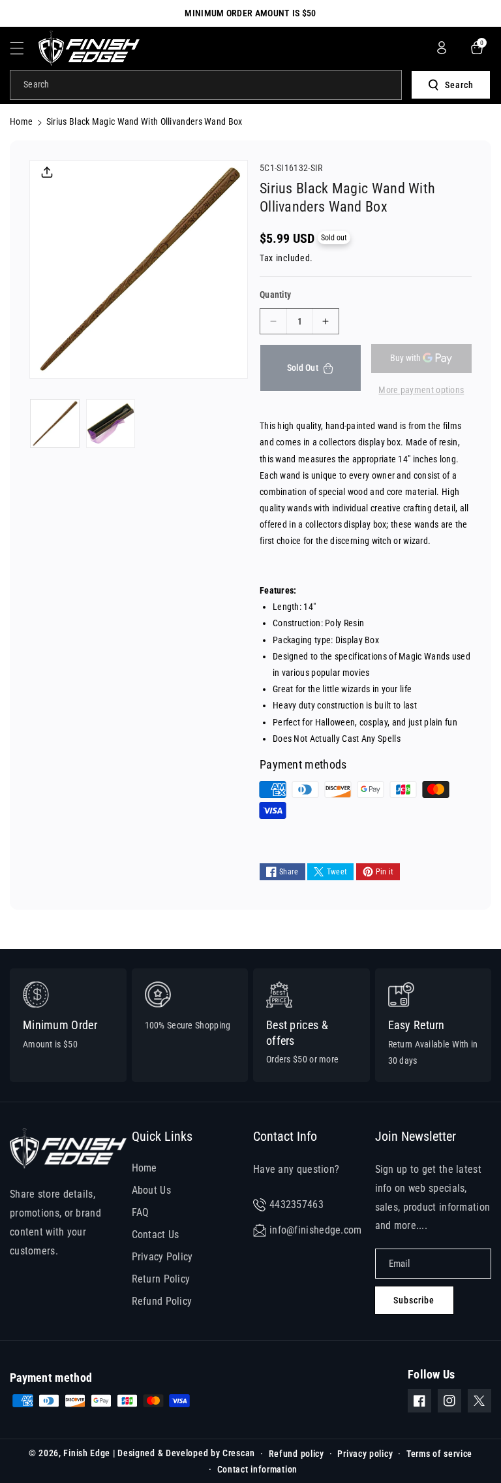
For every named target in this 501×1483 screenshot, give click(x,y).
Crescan (238, 1453)
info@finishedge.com (315, 1230)
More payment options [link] (421, 390)
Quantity (275, 294)
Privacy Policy (162, 1257)
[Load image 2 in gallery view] (111, 424)
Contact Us (155, 1234)
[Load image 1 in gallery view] (55, 424)
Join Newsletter (415, 1136)
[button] (24, 48)
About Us (151, 1190)
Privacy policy (365, 1453)
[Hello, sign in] (441, 47)
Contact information (257, 1469)
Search (459, 85)
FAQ (140, 1212)
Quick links (162, 1136)
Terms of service (439, 1453)
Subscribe (413, 1300)
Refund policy (296, 1453)
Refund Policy (162, 1301)
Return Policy (161, 1279)
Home (21, 121)
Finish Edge (86, 1453)
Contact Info (285, 1136)
